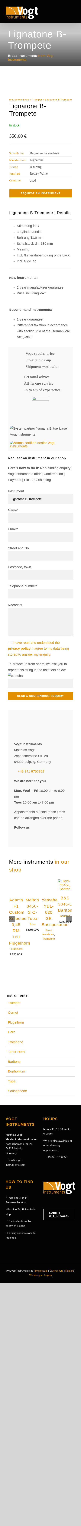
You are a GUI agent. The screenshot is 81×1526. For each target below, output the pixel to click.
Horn (11, 1082)
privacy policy (19, 648)
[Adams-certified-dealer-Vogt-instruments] (40, 443)
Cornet (13, 1063)
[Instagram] (50, 1251)
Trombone (48, 988)
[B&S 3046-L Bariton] (65, 931)
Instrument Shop (19, 99)
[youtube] (30, 886)
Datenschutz (56, 1321)
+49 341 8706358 (31, 821)
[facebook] (16, 886)
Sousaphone (17, 1141)
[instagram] (23, 886)
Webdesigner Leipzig (40, 1325)
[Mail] (62, 1251)
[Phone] (68, 1251)
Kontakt (69, 1321)
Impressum (41, 1321)
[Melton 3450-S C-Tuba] (32, 931)
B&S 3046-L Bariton (65, 954)
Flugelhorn (16, 998)
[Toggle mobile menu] (73, 12)
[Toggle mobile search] (67, 12)
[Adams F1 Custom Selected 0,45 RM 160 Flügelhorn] (16, 931)
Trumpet (37, 99)
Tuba (32, 974)
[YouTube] (56, 1251)
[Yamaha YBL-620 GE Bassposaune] (49, 931)
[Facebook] (44, 1251)
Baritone (65, 966)
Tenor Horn (16, 1102)
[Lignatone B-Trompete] (40, 85)
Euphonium (16, 1121)
